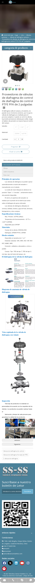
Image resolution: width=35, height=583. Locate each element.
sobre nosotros (9, 172)
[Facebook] (4, 563)
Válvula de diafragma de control (13, 451)
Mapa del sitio (28, 576)
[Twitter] (10, 563)
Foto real (6, 175)
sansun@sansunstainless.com (13, 554)
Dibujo (6, 168)
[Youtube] (22, 563)
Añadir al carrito (14, 152)
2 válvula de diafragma (10, 458)
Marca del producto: (10, 160)
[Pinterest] (4, 568)
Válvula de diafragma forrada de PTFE (15, 455)
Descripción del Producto (12, 165)
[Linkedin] (16, 563)
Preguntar (14, 147)
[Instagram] (28, 563)
